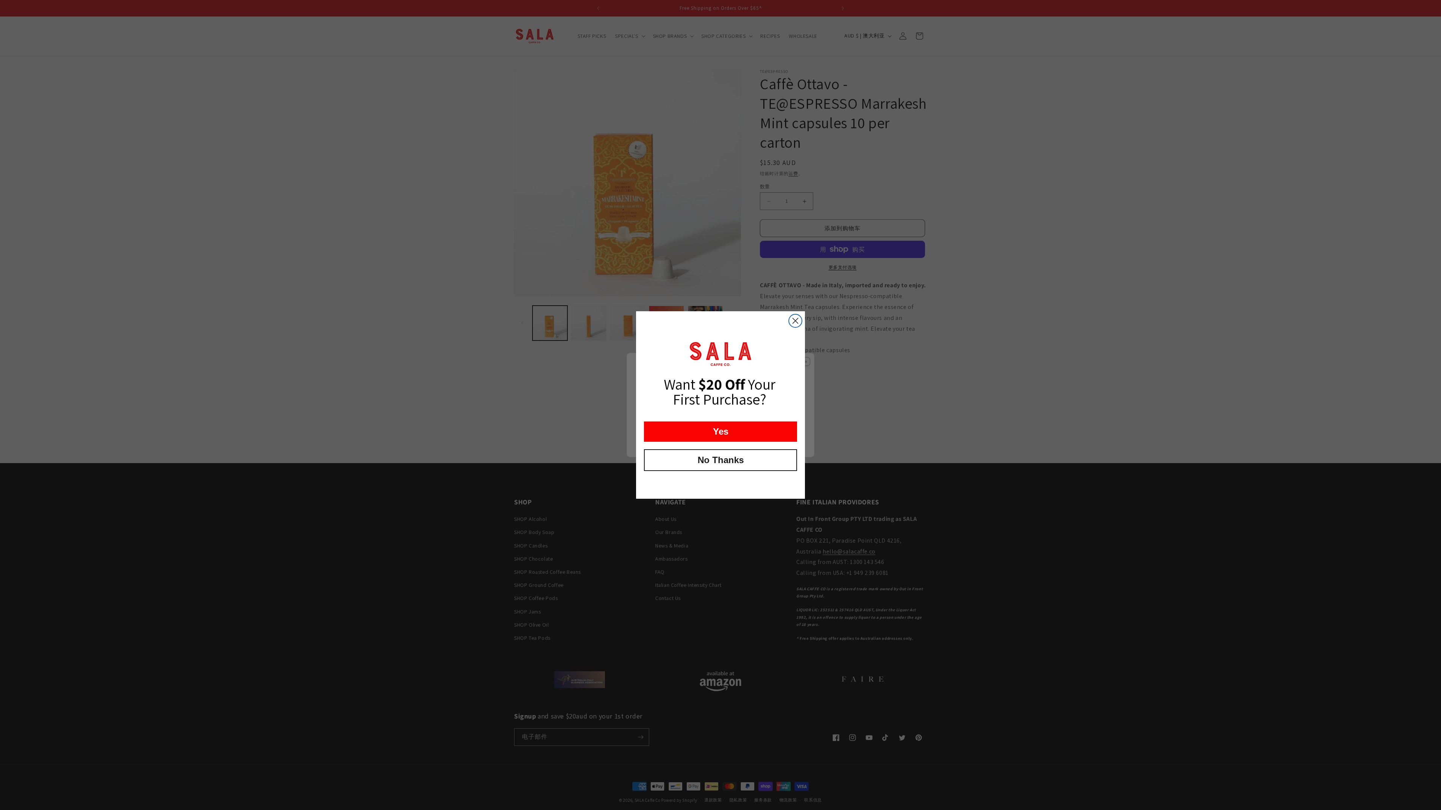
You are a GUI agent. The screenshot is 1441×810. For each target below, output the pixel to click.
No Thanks (721, 460)
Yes (720, 431)
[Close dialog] (795, 320)
